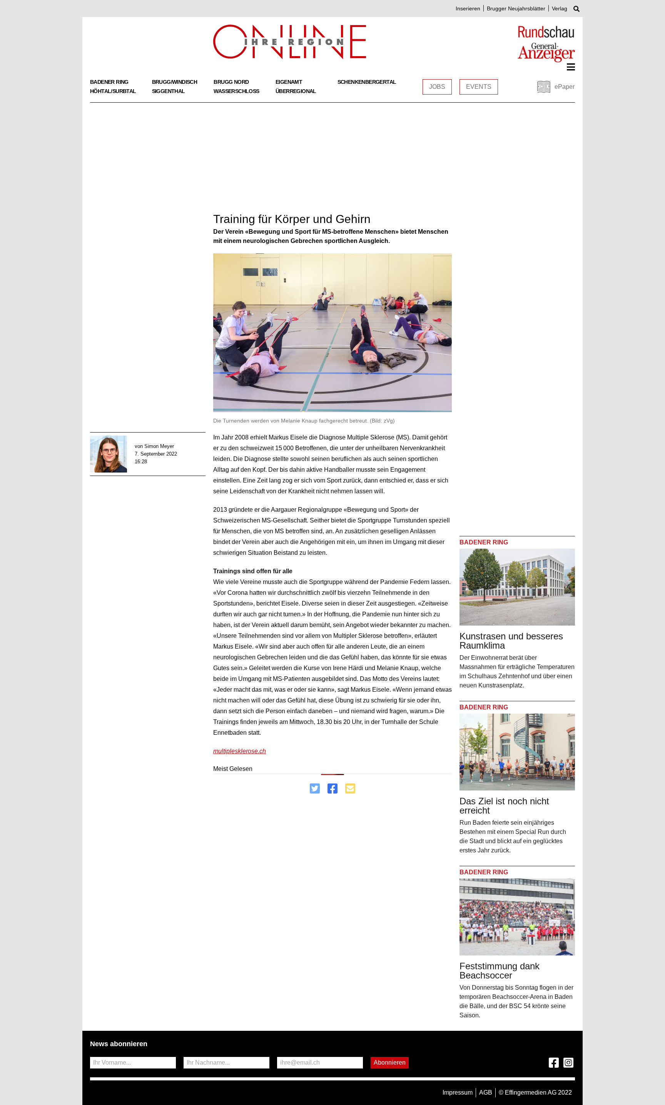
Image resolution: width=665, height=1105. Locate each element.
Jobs (437, 86)
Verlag (559, 8)
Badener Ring (109, 82)
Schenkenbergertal (367, 82)
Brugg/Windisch (174, 82)
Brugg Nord (231, 82)
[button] (571, 67)
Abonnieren (390, 1062)
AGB (485, 1092)
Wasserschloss (236, 91)
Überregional (296, 91)
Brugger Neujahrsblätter (516, 8)
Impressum (458, 1092)
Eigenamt (289, 82)
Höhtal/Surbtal (113, 91)
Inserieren (468, 8)
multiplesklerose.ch (239, 751)
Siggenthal (168, 91)
